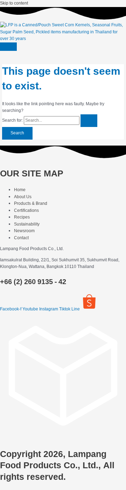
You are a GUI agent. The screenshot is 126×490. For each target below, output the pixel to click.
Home (20, 190)
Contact (21, 238)
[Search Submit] (88, 120)
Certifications (26, 210)
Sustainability (27, 224)
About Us (22, 197)
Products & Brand (30, 203)
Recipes (22, 217)
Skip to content (14, 3)
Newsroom (24, 231)
